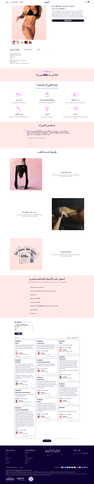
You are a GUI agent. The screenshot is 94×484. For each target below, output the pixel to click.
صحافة (7, 459)
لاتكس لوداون (28, 49)
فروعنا (26, 456)
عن (6, 456)
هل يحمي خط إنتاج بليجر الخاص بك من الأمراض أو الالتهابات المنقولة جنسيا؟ (43, 291)
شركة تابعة (7, 463)
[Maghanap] (85, 2)
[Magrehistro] (61, 454)
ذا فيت (38, 49)
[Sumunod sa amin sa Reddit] (86, 453)
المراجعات (14, 2)
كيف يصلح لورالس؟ (33, 313)
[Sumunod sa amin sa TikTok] (74, 453)
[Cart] (87, 2)
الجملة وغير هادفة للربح (29, 457)
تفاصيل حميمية (15, 49)
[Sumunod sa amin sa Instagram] (77, 453)
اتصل (26, 454)
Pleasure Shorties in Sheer (24, 354)
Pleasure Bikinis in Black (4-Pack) (25, 402)
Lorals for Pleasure (44, 371)
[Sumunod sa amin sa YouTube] (83, 453)
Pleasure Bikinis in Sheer (45, 354)
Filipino (21, 467)
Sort (69, 337)
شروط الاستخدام (28, 459)
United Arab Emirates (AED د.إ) (11, 467)
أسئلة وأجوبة (27, 452)
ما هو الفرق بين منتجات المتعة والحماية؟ (37, 287)
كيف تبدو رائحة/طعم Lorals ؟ (35, 298)
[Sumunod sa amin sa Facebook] (80, 453)
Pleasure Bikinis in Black (67, 378)
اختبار (21, 2)
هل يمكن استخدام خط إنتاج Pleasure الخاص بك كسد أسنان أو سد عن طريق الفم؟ (44, 305)
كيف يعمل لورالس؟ (33, 294)
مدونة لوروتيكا (8, 457)
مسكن (7, 452)
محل (7, 2)
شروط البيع (27, 461)
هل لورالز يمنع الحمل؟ (34, 309)
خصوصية (26, 463)
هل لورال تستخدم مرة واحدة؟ (35, 302)
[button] (62, 8)
